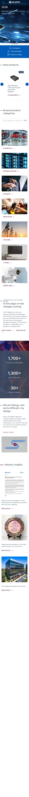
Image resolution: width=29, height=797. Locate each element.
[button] (11, 43)
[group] (14, 86)
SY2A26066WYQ (13, 95)
